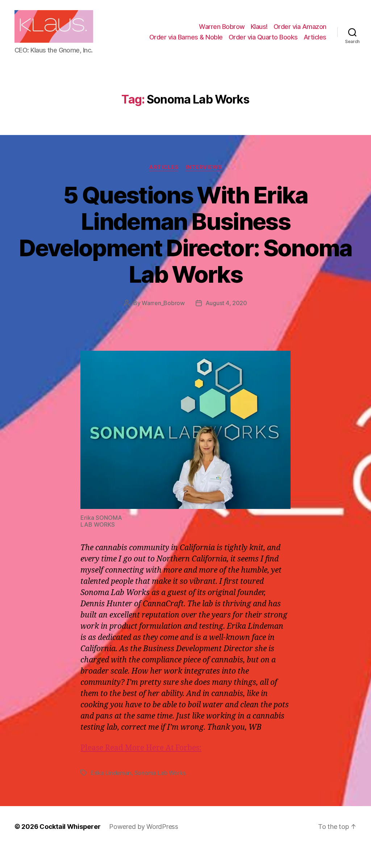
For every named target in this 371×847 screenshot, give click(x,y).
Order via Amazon (300, 26)
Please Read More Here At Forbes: (140, 748)
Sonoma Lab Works (160, 772)
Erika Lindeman (111, 772)
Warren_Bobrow (163, 303)
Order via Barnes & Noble (186, 37)
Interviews (204, 167)
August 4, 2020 (226, 303)
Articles (315, 37)
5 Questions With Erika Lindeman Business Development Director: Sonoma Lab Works (185, 234)
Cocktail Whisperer (69, 826)
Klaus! (259, 26)
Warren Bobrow (222, 26)
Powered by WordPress (143, 826)
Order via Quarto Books (263, 37)
